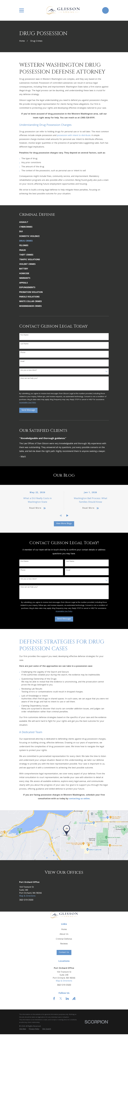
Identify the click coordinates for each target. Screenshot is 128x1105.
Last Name (24, 344)
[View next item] (67, 515)
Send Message (28, 410)
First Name (24, 335)
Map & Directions (27, 896)
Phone (22, 353)
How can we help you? (29, 378)
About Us (64, 934)
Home (64, 929)
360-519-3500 (26, 900)
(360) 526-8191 (87, 118)
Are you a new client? (28, 370)
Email (22, 361)
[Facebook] (54, 998)
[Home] (63, 10)
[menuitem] (64, 222)
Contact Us (64, 952)
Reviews (64, 944)
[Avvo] (73, 998)
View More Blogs (64, 523)
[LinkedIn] (67, 998)
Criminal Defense (64, 939)
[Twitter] (60, 998)
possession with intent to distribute (73, 135)
